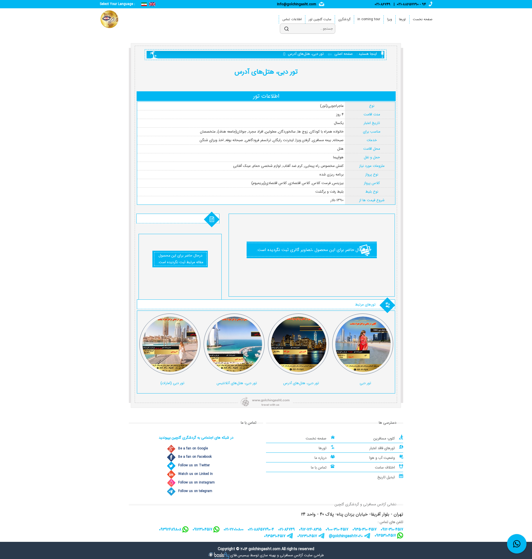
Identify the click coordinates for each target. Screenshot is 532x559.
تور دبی (365, 383)
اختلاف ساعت (385, 467)
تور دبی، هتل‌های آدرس (301, 383)
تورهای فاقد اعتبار (382, 448)
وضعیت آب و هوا (382, 458)
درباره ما (320, 458)
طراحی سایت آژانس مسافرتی (302, 555)
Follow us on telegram (195, 491)
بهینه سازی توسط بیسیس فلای (253, 555)
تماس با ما (318, 467)
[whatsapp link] (516, 543)
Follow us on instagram (196, 482)
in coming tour (368, 19)
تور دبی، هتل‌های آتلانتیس (237, 383)
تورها (402, 19)
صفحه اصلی (343, 54)
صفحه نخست (422, 19)
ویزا (389, 19)
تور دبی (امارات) (172, 383)
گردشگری (344, 19)
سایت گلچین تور (320, 19)
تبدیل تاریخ (386, 477)
